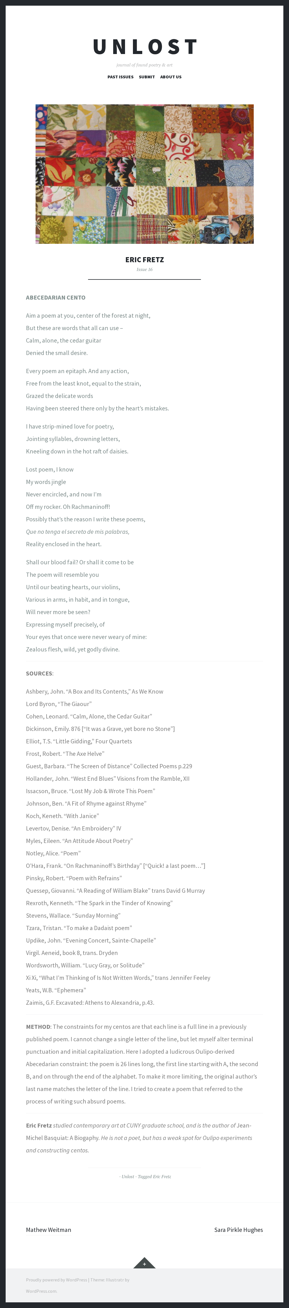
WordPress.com (41, 1291)
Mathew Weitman (48, 1230)
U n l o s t (144, 46)
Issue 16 (144, 269)
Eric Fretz (162, 1176)
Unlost (128, 1176)
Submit (147, 76)
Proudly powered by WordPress (56, 1280)
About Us (170, 76)
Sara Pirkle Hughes (238, 1230)
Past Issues (120, 76)
